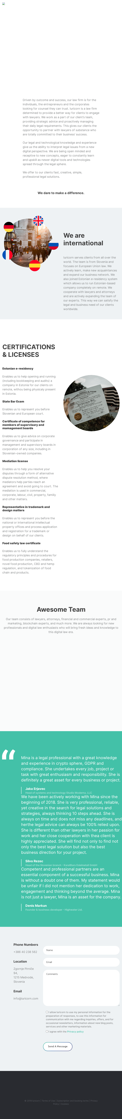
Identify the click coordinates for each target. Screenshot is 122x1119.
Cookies (65, 1104)
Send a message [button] (58, 1046)
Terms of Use (48, 1100)
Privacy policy (75, 1031)
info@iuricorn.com (26, 998)
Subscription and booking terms (73, 1100)
